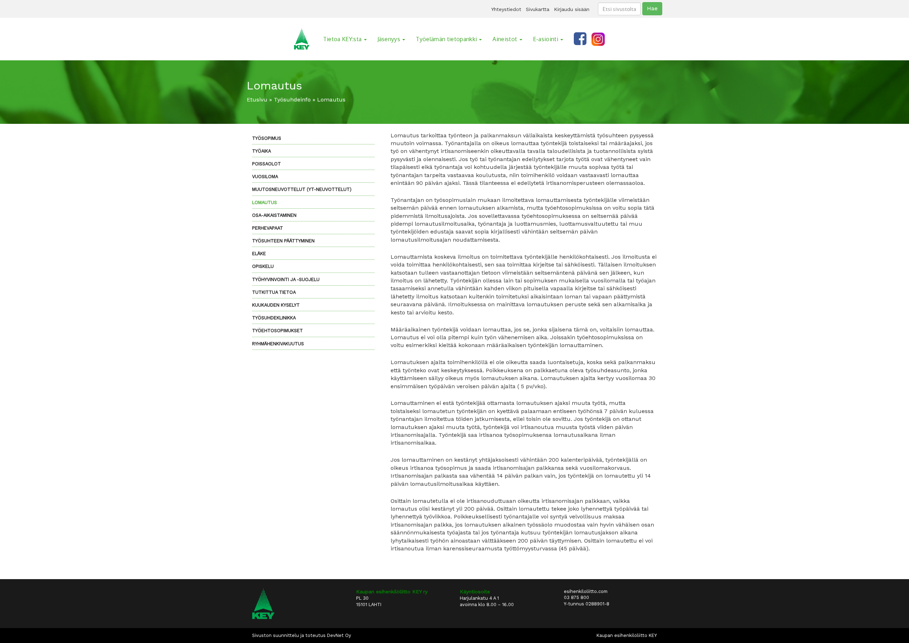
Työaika (261, 151)
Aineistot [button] (505, 39)
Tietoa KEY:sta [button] (343, 39)
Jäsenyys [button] (389, 39)
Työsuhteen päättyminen (283, 240)
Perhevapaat (267, 228)
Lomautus (264, 202)
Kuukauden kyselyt (276, 305)
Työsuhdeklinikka (274, 317)
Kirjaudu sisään (571, 9)
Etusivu (257, 99)
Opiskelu (263, 266)
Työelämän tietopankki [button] (447, 39)
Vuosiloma (265, 176)
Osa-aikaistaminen (274, 215)
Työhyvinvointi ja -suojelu (286, 279)
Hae (652, 8)
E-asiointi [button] (546, 39)
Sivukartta (537, 9)
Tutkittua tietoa (274, 292)
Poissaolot (266, 163)
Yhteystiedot (506, 9)
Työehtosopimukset (277, 330)
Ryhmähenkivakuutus (278, 343)
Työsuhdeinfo (292, 99)
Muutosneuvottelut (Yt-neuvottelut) (302, 189)
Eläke (259, 253)
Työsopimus (266, 138)
